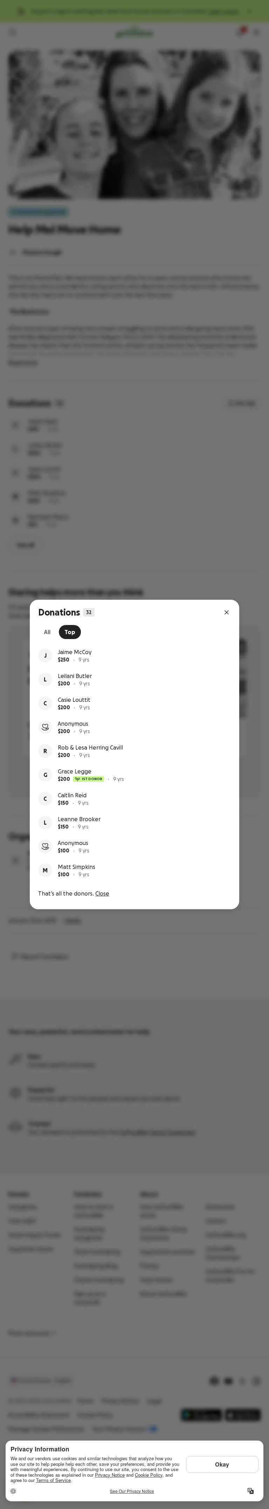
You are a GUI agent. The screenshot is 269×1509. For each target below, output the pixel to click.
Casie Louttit (74, 700)
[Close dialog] (227, 612)
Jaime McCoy (74, 652)
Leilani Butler (75, 676)
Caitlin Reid (72, 795)
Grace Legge (74, 771)
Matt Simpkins (76, 867)
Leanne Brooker (79, 819)
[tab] (47, 632)
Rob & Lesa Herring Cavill (90, 747)
